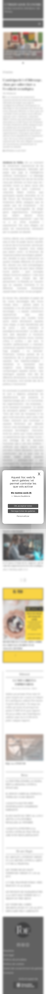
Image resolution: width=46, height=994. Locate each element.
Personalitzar (23, 516)
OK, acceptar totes (23, 506)
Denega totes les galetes (23, 511)
